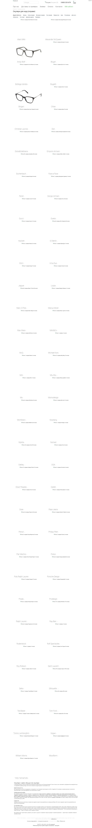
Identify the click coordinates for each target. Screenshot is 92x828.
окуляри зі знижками (56, 797)
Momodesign (53, 397)
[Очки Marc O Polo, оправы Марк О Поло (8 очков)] (29, 288)
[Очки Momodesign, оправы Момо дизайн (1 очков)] (61, 377)
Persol (21, 532)
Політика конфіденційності (32, 821)
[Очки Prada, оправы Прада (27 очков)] (29, 579)
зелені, (63, 793)
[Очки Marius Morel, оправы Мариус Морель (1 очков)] (61, 288)
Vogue (53, 733)
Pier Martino (21, 554)
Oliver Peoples (21, 487)
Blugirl (53, 62)
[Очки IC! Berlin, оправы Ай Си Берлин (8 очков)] (61, 221)
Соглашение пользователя (43, 821)
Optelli (53, 487)
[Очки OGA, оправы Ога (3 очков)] (60, 445)
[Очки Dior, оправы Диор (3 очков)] (61, 109)
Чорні (40, 793)
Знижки (42, 6)
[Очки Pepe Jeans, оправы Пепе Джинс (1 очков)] (61, 489)
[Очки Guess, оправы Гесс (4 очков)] (61, 198)
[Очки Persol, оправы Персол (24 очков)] (29, 512)
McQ (21, 353)
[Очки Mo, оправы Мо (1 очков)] (29, 377)
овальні (25, 795)
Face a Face (53, 174)
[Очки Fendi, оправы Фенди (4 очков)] (29, 176)
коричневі (53, 793)
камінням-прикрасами (62, 795)
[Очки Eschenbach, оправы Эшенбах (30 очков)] (29, 154)
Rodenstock (21, 644)
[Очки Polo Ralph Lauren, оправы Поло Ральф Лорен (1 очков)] (29, 556)
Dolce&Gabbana (21, 151)
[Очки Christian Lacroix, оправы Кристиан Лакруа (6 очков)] (29, 109)
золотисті (44, 793)
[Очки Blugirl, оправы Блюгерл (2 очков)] (61, 42)
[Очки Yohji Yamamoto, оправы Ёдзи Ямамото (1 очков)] (29, 758)
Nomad (53, 442)
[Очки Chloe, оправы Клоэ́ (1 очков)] (61, 86)
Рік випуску (67, 15)
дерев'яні (54, 795)
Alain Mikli (21, 39)
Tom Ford (53, 711)
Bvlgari (21, 106)
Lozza (53, 286)
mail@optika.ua (53, 819)
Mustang (53, 420)
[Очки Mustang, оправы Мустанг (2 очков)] (60, 400)
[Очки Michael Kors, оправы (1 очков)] (61, 333)
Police (53, 554)
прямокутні (21, 795)
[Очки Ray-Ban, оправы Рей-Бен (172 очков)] (60, 601)
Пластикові (42, 795)
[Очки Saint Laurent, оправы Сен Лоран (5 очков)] (61, 646)
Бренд (24, 15)
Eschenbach (21, 174)
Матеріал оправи (40, 15)
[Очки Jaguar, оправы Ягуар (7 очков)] (29, 265)
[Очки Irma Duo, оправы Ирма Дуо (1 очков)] (61, 243)
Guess (53, 218)
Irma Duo (53, 263)
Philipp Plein (53, 532)
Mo (21, 397)
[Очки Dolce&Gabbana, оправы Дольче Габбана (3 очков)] (29, 131)
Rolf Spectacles (53, 644)
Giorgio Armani (53, 196)
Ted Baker (21, 711)
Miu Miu (53, 375)
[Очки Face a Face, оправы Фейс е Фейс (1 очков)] (61, 154)
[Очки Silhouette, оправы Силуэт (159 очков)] (61, 668)
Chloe (53, 106)
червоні (57, 793)
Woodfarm (53, 756)
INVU (21, 263)
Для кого (74, 15)
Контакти (59, 6)
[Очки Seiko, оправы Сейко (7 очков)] (29, 668)
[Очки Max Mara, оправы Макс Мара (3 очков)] (29, 310)
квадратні (16, 795)
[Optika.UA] (15, 0)
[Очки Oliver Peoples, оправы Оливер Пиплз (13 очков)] (29, 467)
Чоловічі (71, 795)
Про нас (16, 6)
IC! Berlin (53, 241)
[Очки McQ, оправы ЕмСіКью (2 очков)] (29, 333)
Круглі (73, 793)
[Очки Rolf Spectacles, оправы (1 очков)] (61, 624)
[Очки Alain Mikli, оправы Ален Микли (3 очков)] (29, 19)
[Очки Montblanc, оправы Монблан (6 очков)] (29, 400)
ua (89, 0)
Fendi (21, 196)
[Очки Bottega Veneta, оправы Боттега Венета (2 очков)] (29, 64)
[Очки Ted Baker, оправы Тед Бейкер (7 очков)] (29, 691)
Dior (53, 129)
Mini (21, 375)
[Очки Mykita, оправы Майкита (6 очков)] (29, 422)
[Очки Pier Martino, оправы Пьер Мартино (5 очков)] (29, 534)
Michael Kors (53, 353)
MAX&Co (53, 330)
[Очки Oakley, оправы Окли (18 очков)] (29, 445)
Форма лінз (56, 15)
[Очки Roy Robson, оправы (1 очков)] (29, 646)
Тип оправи (49, 15)
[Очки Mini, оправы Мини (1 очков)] (29, 355)
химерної (34, 795)
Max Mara (21, 330)
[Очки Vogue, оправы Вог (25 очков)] (61, 713)
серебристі (48, 793)
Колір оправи (31, 15)
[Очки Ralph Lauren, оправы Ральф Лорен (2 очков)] (29, 601)
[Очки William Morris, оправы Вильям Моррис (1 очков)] (29, 736)
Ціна (62, 15)
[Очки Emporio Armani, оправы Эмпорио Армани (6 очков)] (60, 131)
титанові (50, 795)
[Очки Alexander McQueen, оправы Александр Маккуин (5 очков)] (61, 19)
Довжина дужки (30, 17)
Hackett (21, 241)
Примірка (37, 17)
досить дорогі (28, 796)
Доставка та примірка (29, 6)
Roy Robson (21, 666)
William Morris (21, 756)
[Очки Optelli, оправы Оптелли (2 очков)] (61, 467)
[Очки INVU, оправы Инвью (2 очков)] (29, 243)
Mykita (21, 442)
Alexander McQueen (53, 39)
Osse (21, 509)
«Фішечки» (15, 17)
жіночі (74, 795)
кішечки (30, 795)
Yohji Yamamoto (21, 778)
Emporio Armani (53, 151)
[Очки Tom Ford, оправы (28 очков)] (61, 691)
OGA (53, 465)
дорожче (23, 796)
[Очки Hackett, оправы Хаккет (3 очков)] (29, 221)
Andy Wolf (21, 62)
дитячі (15, 796)
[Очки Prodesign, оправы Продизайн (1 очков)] (61, 579)
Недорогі (19, 796)
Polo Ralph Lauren (21, 576)
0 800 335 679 (66, 2)
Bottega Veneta (21, 84)
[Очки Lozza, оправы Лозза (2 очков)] (61, 265)
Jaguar (21, 286)
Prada (21, 599)
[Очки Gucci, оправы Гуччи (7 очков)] (29, 198)
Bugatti (53, 84)
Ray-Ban (53, 621)
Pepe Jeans (53, 509)
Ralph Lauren (21, 621)
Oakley (21, 465)
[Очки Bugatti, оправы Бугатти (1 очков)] (61, 64)
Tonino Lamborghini (21, 733)
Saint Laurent (53, 666)
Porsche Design (53, 576)
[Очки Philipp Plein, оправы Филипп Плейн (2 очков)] (61, 512)
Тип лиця (22, 17)
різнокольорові (68, 793)
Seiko (21, 688)
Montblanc (21, 420)
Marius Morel (53, 308)
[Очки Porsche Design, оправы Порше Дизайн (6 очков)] (61, 556)
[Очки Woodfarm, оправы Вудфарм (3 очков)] (61, 736)
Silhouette (53, 688)
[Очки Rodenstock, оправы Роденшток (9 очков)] (29, 624)
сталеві (46, 795)
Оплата (50, 6)
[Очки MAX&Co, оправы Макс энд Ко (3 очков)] (61, 310)
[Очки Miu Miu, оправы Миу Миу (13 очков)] (61, 355)
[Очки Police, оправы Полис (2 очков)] (61, 534)
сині (60, 793)
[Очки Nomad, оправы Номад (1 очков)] (61, 422)
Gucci (21, 218)
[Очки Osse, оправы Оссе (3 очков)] (29, 489)
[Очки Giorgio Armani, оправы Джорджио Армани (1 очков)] (61, 176)
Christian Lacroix (21, 129)
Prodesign (53, 599)
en (90, 0)
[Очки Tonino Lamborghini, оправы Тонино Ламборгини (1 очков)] (29, 713)
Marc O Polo (21, 308)
